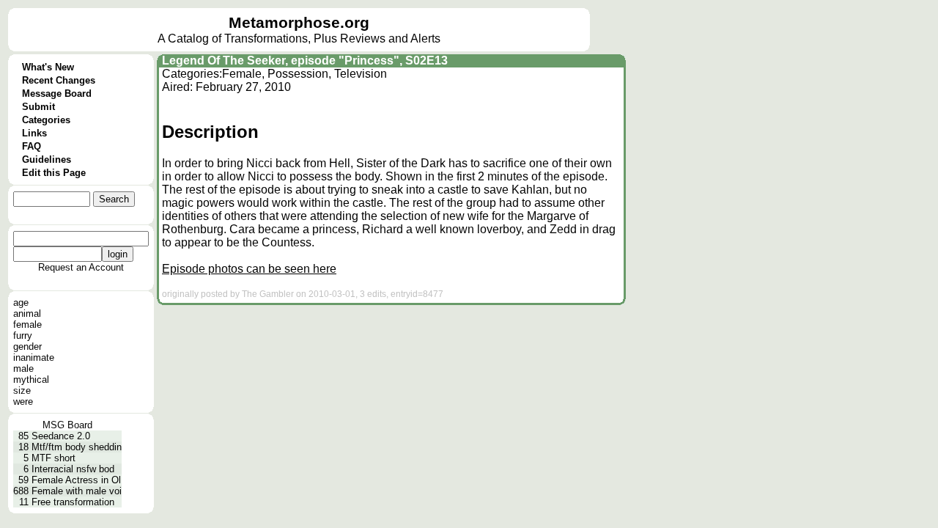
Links (34, 133)
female (27, 324)
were (23, 401)
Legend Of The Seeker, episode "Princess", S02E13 (305, 60)
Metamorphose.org (299, 23)
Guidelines (46, 159)
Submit (38, 106)
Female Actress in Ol (76, 479)
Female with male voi (77, 490)
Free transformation (73, 501)
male (23, 368)
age (21, 302)
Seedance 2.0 (61, 435)
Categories (46, 119)
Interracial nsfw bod (73, 468)
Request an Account (81, 267)
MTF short (53, 457)
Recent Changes (58, 80)
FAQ (31, 146)
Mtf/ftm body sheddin (77, 446)
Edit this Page (54, 172)
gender (27, 346)
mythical (31, 379)
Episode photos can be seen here (249, 269)
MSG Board (67, 424)
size (22, 390)
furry (22, 335)
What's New (48, 67)
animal (27, 313)
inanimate (33, 357)
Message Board (57, 93)
